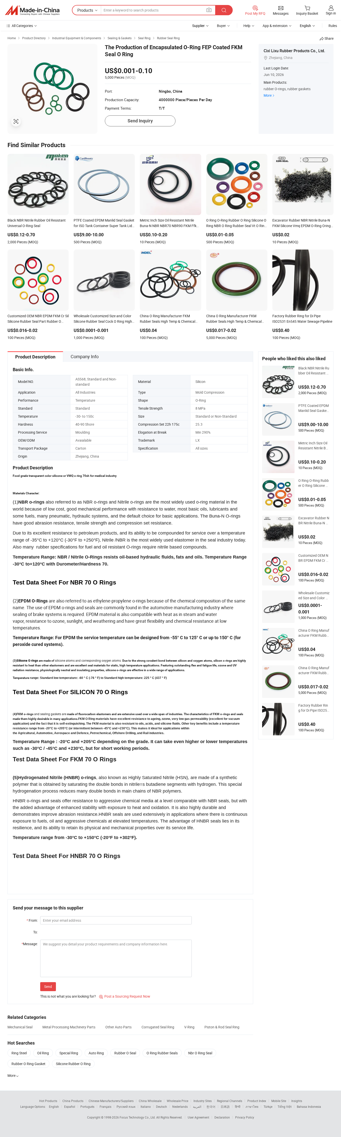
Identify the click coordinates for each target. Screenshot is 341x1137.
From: (32, 920)
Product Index (256, 1101)
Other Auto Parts (118, 1027)
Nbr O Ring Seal (200, 1053)
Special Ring (68, 1053)
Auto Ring (96, 1053)
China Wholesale (150, 1101)
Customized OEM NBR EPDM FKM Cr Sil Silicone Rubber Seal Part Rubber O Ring (314, 558)
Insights (296, 1101)
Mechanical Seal (19, 1027)
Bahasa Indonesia (309, 1107)
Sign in (331, 13)
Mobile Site (278, 1101)
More (268, 95)
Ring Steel (19, 1053)
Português (87, 1107)
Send (48, 986)
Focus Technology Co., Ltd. (138, 1117)
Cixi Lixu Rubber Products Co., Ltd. (294, 50)
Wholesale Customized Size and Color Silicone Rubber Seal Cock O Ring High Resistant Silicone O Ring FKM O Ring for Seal (314, 595)
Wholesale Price (177, 1101)
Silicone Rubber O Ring (73, 1063)
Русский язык (126, 1107)
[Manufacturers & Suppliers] (32, 10)
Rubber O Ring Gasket (28, 1063)
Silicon (200, 381)
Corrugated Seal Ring (158, 1027)
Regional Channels (229, 1101)
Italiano (146, 1107)
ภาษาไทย (252, 1107)
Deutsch (161, 1107)
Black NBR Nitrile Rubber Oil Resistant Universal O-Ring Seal (313, 371)
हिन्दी (237, 1107)
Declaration (222, 1117)
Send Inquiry (140, 120)
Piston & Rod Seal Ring (221, 1027)
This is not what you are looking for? (68, 996)
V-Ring (189, 1027)
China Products (72, 1101)
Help (246, 25)
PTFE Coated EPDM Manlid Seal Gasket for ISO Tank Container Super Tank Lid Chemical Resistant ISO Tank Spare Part (313, 408)
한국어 (210, 1107)
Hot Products (48, 1101)
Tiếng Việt (285, 1107)
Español (69, 1107)
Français (105, 1107)
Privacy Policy (244, 1117)
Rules (333, 25)
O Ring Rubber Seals (162, 1053)
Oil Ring (43, 1053)
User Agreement (198, 1117)
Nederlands (180, 1107)
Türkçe (268, 1107)
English (54, 1107)
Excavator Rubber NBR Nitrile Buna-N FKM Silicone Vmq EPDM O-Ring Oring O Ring (313, 521)
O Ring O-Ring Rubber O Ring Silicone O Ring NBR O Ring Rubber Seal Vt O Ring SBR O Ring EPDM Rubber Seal (313, 483)
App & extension (275, 25)
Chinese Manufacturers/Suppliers (111, 1101)
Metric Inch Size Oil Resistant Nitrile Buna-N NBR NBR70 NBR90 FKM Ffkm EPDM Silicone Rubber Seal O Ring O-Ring (313, 446)
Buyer (221, 25)
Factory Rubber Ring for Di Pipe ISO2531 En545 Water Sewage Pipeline (313, 708)
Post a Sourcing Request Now (124, 996)
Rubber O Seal (125, 1053)
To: (35, 932)
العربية (197, 1107)
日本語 (225, 1107)
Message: (29, 943)
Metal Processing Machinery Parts (68, 1027)
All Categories (22, 25)
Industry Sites (202, 1101)
